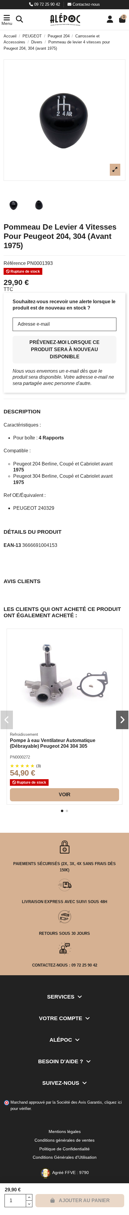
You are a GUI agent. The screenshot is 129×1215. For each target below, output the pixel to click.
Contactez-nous (85, 4)
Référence (15, 263)
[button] (7, 19)
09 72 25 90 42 (47, 4)
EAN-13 (12, 545)
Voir (64, 794)
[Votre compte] (110, 19)
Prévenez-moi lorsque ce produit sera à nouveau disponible (64, 349)
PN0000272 (20, 757)
